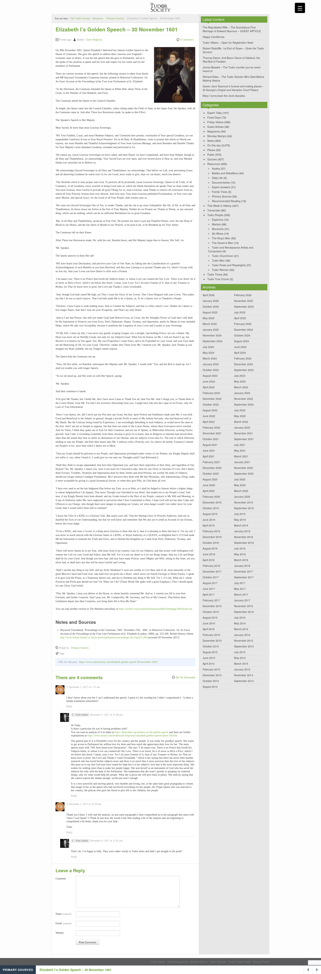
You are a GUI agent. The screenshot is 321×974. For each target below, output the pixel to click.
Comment (61, 878)
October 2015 (211, 646)
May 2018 (240, 554)
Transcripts (213, 210)
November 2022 (243, 399)
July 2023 (239, 375)
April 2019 (209, 525)
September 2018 (244, 542)
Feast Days (214, 117)
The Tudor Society (80, 18)
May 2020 (240, 485)
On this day (214, 145)
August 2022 (210, 410)
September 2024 (212, 341)
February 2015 (211, 669)
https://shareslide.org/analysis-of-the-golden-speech (141, 732)
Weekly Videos (198, 962)
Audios (216, 168)
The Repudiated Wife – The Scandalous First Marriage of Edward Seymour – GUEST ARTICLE (232, 29)
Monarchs (218, 229)
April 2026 (209, 295)
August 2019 (210, 514)
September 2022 (244, 404)
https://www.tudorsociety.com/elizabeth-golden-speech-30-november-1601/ (118, 662)
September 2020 (244, 473)
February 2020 (211, 496)
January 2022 (242, 427)
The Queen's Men (222, 243)
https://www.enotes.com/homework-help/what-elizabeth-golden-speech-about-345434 (132, 735)
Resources (98, 18)
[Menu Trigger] (300, 8)
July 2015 (239, 652)
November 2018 (243, 537)
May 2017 (240, 589)
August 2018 (210, 548)
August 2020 (210, 479)
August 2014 (210, 686)
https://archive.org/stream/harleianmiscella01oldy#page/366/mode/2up (155, 608)
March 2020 (241, 491)
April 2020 (209, 491)
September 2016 (244, 612)
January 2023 (242, 393)
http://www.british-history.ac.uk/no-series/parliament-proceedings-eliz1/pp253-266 (103, 637)
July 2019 (239, 514)
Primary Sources (115, 18)
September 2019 (244, 508)
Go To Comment (185, 677)
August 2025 (210, 312)
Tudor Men (218, 260)
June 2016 (209, 623)
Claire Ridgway (94, 39)
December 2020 (212, 468)
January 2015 (242, 669)
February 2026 (243, 295)
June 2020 (209, 485)
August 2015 (210, 652)
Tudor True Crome (218, 279)
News (210, 140)
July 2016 (239, 617)
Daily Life (217, 178)
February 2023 (211, 393)
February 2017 (211, 600)
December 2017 (212, 571)
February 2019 (211, 531)
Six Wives (217, 233)
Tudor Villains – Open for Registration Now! (228, 42)
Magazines (213, 131)
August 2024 (241, 341)
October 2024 (242, 335)
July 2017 (239, 583)
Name (63, 914)
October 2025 (211, 306)
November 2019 (243, 502)
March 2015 (241, 663)
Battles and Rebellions (225, 173)
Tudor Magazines (177, 962)
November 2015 (243, 640)
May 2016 (240, 623)
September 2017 (244, 577)
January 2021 (242, 462)
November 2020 (243, 468)
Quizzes (212, 159)
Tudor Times (214, 274)
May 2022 (240, 416)
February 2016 (211, 635)
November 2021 (243, 433)
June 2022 (209, 416)
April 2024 (240, 352)
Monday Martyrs (216, 136)
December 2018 (212, 537)
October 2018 (211, 542)
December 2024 (243, 329)
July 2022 (239, 410)
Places (211, 150)
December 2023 (243, 364)
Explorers (217, 219)
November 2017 (243, 571)
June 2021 (209, 450)
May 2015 (240, 658)
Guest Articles (215, 127)
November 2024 (212, 335)
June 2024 (240, 347)
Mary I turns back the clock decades (224, 96)
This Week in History (219, 206)
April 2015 (209, 663)
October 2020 (211, 473)
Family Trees (219, 192)
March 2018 (241, 560)
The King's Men (221, 238)
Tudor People (215, 215)
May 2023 (240, 381)
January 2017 (242, 600)
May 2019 (240, 519)
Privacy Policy (261, 962)
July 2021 (239, 445)
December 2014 (212, 675)
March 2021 (241, 456)
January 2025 (211, 329)
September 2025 (244, 306)
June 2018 (209, 554)
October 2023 (211, 370)
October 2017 (211, 577)
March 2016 (241, 629)
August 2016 (210, 617)
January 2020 (242, 496)
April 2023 (209, 387)
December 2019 (212, 502)
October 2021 (211, 439)
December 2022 (212, 399)
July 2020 (239, 479)
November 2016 (243, 606)
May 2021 (240, 450)
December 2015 (212, 640)
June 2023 (209, 381)
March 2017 (241, 594)
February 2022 (211, 427)
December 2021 (212, 433)
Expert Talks (214, 113)
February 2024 (243, 358)
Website (60, 932)
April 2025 (240, 318)
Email (64, 923)
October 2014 (211, 681)
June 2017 (209, 589)
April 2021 (209, 456)
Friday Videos (215, 122)
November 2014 (243, 675)
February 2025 (243, 324)
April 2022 (209, 422)
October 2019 (211, 508)
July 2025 (239, 312)
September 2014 (244, 681)
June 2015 (209, 658)
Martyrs (216, 224)
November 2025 (243, 301)
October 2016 (211, 612)
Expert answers (221, 187)
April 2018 (209, 560)
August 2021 (210, 445)
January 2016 (242, 635)
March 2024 (210, 358)
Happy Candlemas (213, 37)
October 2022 (211, 404)
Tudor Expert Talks (240, 962)
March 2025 (210, 324)
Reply (69, 706)
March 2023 (241, 387)
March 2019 (241, 525)
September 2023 (244, 370)
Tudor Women (220, 270)
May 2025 (208, 318)
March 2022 (241, 422)
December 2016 (212, 606)
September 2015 (244, 646)
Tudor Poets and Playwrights (229, 265)
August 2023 (210, 375)
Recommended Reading (226, 201)
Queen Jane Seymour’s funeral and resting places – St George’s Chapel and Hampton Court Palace (233, 88)
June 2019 (209, 519)
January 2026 (211, 301)
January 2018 (242, 566)
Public (210, 154)
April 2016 (209, 629)
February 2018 (211, 566)
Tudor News (158, 962)
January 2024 (211, 364)
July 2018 (239, 548)
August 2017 (210, 583)
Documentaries (221, 182)
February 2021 (211, 462)
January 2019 (242, 531)
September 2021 (244, 439)
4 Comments (186, 39)
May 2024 (208, 352)
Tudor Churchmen (222, 256)
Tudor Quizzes (217, 962)
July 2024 (208, 347)
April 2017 (209, 594)
